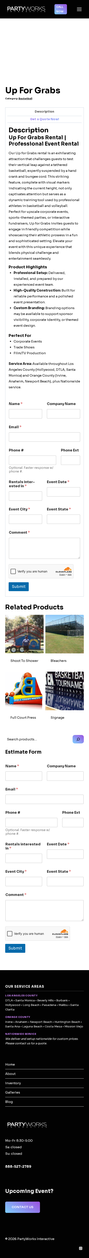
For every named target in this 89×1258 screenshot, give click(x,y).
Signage (57, 717)
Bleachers (59, 661)
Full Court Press (23, 717)
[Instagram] (80, 1248)
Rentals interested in (22, 484)
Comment (19, 532)
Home (10, 1064)
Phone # (16, 450)
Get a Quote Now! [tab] (44, 119)
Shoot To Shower (24, 661)
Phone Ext (70, 450)
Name (15, 404)
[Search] (78, 739)
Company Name (61, 404)
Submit (18, 586)
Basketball (25, 98)
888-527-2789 (18, 1167)
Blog (9, 1102)
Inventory (13, 1083)
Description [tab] (44, 111)
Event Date (58, 482)
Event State (59, 509)
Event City (19, 509)
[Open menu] (79, 9)
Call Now (60, 9)
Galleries (12, 1092)
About (10, 1074)
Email (15, 427)
